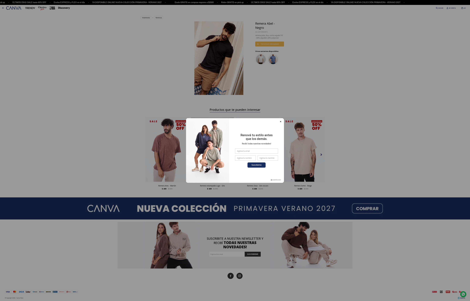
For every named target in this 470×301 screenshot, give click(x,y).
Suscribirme (257, 165)
